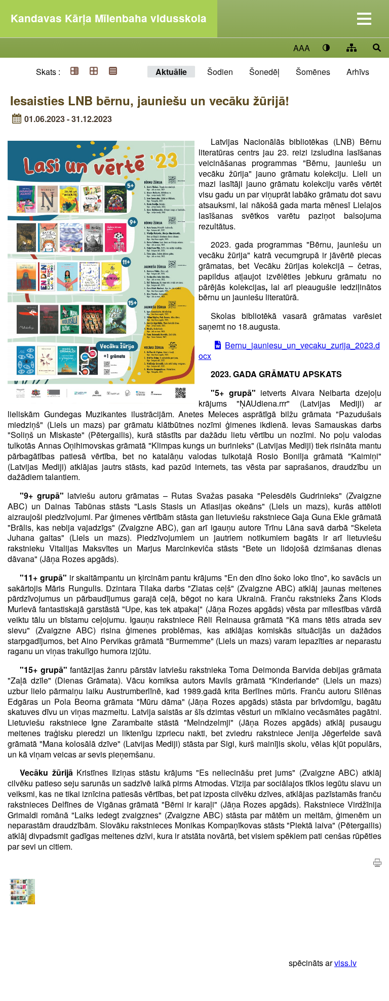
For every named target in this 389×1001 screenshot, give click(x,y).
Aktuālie (171, 71)
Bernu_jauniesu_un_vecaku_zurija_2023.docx (289, 350)
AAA (301, 48)
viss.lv (345, 963)
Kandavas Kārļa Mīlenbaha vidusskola (109, 18)
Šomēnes (313, 71)
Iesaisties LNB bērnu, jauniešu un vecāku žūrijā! (149, 100)
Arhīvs (357, 71)
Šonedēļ (264, 71)
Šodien (220, 71)
